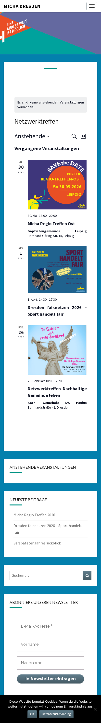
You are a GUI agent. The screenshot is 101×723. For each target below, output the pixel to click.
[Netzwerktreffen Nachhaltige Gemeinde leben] (57, 350)
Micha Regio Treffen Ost (51, 223)
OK (32, 714)
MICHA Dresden (22, 6)
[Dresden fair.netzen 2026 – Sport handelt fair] (57, 269)
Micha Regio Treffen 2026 (34, 514)
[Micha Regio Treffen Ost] (57, 184)
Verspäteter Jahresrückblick (37, 543)
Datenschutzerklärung (56, 714)
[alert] (50, 105)
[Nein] (94, 709)
